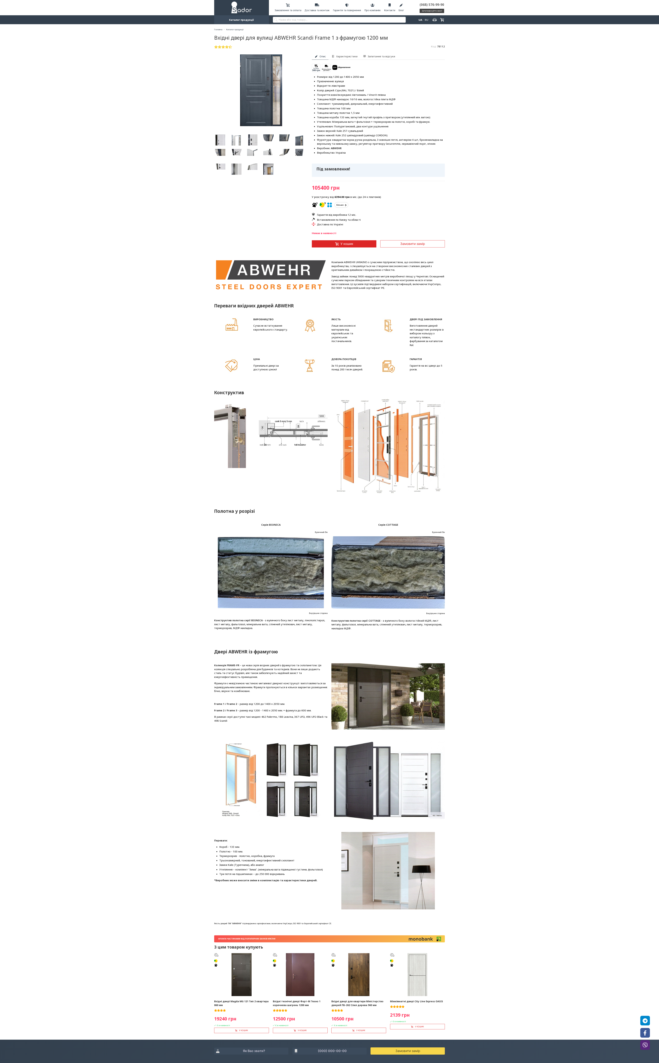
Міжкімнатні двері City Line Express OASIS (416, 1001)
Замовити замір (412, 244)
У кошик (346, 244)
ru (426, 19)
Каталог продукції (241, 19)
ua (420, 19)
